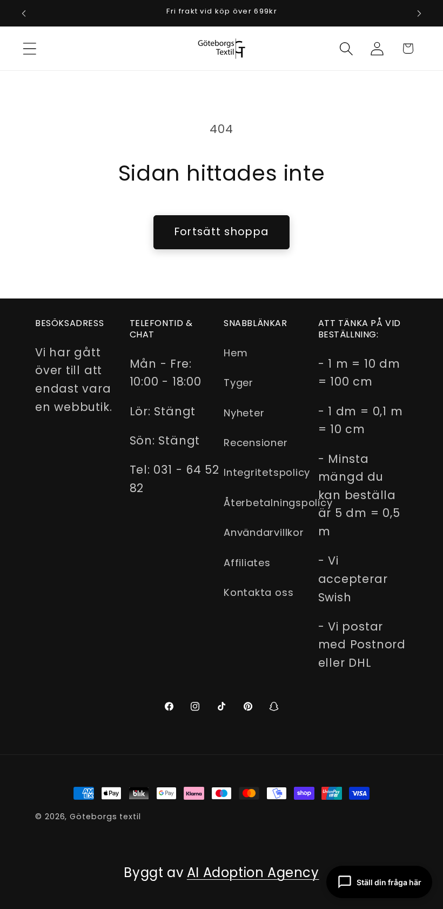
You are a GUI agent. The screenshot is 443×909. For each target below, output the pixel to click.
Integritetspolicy (267, 472)
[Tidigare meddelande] (24, 13)
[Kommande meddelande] (419, 13)
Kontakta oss (258, 592)
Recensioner (256, 442)
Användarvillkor (264, 532)
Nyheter (244, 413)
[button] (29, 48)
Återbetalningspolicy (278, 502)
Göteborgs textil (105, 816)
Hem (235, 353)
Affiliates (247, 562)
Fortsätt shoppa (221, 231)
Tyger (238, 382)
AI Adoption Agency (253, 872)
